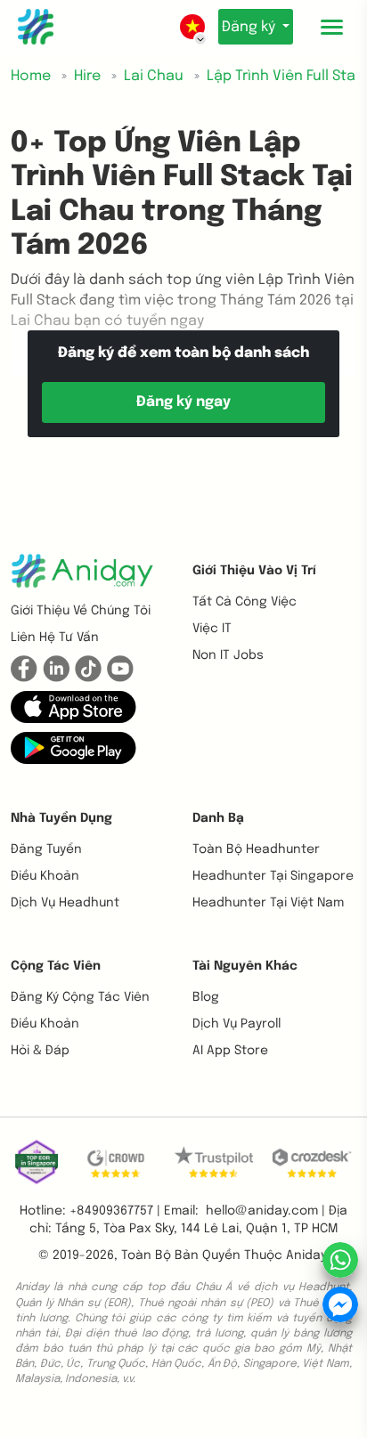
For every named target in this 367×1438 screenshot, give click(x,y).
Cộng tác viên (56, 966)
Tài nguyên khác (245, 966)
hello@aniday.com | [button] (265, 1211)
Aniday (306, 1255)
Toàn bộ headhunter (256, 849)
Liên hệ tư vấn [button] (55, 637)
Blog (205, 997)
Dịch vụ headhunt (65, 903)
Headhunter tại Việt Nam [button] (268, 903)
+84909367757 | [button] (114, 1211)
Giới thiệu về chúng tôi (81, 611)
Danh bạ (218, 818)
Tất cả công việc (244, 602)
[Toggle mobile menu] (331, 27)
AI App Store (230, 1050)
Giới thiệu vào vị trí (254, 571)
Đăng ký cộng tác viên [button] (80, 997)
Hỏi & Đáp (40, 1050)
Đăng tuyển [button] (46, 849)
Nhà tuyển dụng (61, 818)
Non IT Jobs (228, 655)
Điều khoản (45, 876)
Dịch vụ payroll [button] (236, 1024)
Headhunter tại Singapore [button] (273, 876)
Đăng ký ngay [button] (183, 402)
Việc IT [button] (212, 628)
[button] (73, 707)
